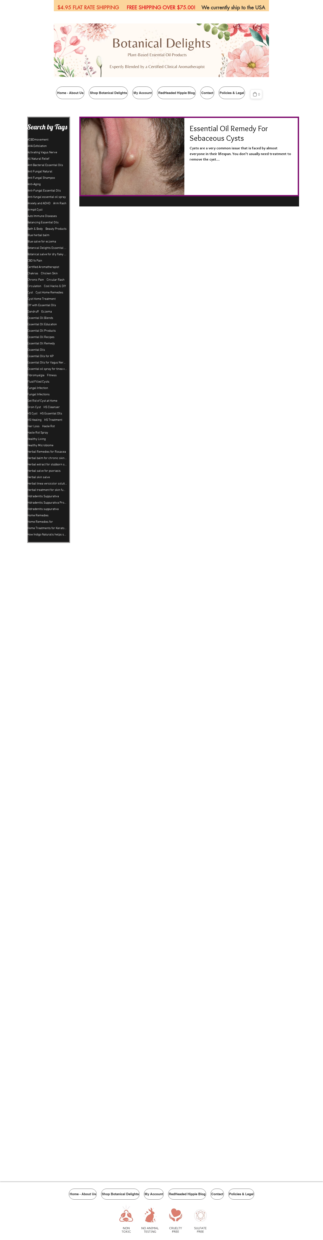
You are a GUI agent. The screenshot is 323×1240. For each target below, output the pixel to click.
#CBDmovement (37, 140)
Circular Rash (56, 280)
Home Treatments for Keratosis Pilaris (47, 528)
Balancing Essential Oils (43, 222)
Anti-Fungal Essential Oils (44, 191)
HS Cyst (32, 414)
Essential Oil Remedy (41, 343)
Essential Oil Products (41, 331)
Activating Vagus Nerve (42, 152)
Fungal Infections (38, 394)
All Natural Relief (38, 159)
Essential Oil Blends (40, 318)
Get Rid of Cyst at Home (42, 401)
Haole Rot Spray (37, 433)
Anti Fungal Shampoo (41, 178)
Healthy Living (36, 439)
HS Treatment (53, 420)
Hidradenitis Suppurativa (43, 496)
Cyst (30, 293)
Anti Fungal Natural (39, 172)
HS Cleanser (52, 407)
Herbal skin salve (38, 477)
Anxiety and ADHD (39, 203)
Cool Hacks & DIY (55, 286)
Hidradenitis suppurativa (43, 509)
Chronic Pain (35, 280)
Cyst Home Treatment (41, 299)
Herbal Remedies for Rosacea (46, 452)
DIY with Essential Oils (41, 305)
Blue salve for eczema (41, 242)
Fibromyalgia (35, 375)
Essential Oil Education (42, 324)
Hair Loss (33, 426)
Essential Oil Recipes (40, 337)
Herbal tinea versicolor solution (47, 484)
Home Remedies (38, 515)
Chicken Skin (49, 273)
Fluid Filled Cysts (38, 382)
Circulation (34, 286)
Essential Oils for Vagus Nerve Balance (47, 363)
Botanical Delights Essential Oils (47, 248)
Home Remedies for (40, 522)
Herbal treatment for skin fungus (47, 490)
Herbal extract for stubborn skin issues (47, 464)
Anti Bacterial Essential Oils (45, 165)
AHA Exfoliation (37, 146)
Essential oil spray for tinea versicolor (47, 369)
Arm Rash (59, 203)
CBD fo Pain (34, 261)
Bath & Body (35, 229)
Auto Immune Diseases (42, 216)
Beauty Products (56, 229)
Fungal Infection (37, 388)
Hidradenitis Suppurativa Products (47, 503)
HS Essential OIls (51, 414)
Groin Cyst (34, 407)
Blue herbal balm (38, 235)
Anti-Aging (34, 184)
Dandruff (33, 312)
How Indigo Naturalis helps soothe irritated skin (47, 535)
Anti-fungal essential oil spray (46, 197)
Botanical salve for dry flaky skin (47, 254)
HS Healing (34, 420)
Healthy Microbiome (40, 445)
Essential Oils (36, 350)
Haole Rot (48, 426)
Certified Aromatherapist (43, 267)
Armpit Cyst (34, 210)
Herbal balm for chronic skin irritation (47, 458)
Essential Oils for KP (40, 356)
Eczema (46, 312)
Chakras (32, 273)
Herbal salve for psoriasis (44, 471)
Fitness (52, 375)
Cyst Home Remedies (49, 293)
